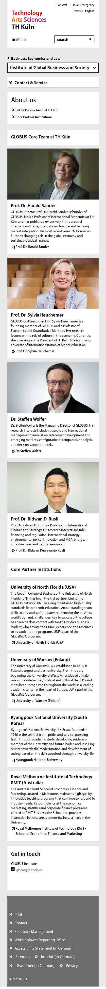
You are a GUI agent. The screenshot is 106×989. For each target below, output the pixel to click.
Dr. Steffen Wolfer (28, 450)
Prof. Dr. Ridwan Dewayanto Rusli (40, 550)
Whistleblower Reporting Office (40, 939)
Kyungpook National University (39, 759)
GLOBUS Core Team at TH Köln (37, 110)
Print (18, 914)
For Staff (62, 5)
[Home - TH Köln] (29, 19)
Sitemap (22, 956)
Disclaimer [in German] (34, 965)
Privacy (71, 965)
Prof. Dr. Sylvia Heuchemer (35, 351)
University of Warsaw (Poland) (38, 700)
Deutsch (78, 11)
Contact (21, 922)
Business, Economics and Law (35, 58)
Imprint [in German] (57, 956)
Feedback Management (34, 931)
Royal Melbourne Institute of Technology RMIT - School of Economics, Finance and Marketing (51, 831)
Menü (21, 39)
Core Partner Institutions (34, 117)
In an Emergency (83, 5)
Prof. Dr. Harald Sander (32, 246)
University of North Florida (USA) (40, 642)
